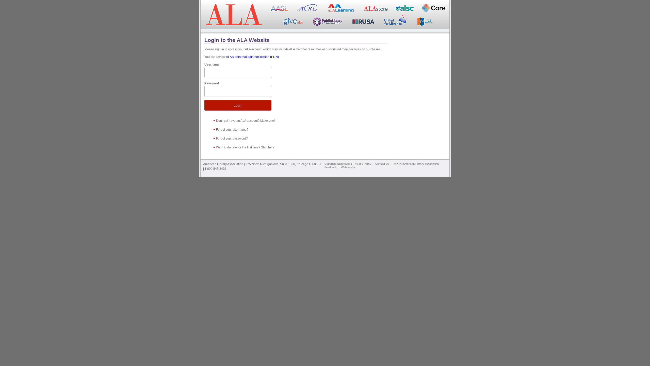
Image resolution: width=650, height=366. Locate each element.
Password (211, 83)
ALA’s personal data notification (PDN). (253, 57)
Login (238, 105)
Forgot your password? (232, 138)
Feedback (330, 167)
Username (212, 64)
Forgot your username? (232, 129)
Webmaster (348, 167)
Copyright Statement (337, 163)
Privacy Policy (362, 163)
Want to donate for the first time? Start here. (245, 147)
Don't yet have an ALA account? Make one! (245, 121)
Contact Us (382, 163)
